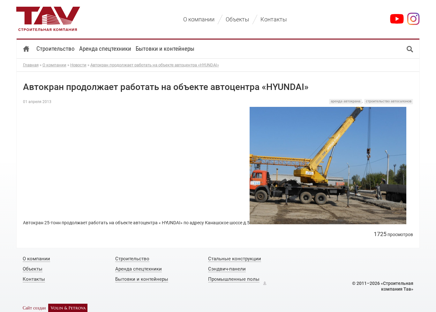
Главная (31, 65)
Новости (78, 65)
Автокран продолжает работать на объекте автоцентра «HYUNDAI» (154, 65)
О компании (54, 65)
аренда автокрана (345, 101)
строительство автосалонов (388, 101)
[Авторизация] (265, 283)
